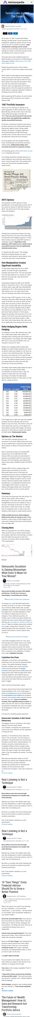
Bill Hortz (19, 1014)
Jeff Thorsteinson (21, 896)
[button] (5, 33)
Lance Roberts (16, 580)
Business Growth (11, 787)
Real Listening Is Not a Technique (12, 789)
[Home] (14, 2)
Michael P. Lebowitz (15, 26)
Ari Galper (19, 787)
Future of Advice (11, 1014)
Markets (7, 26)
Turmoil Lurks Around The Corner (10, 29)
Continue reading (7, 773)
